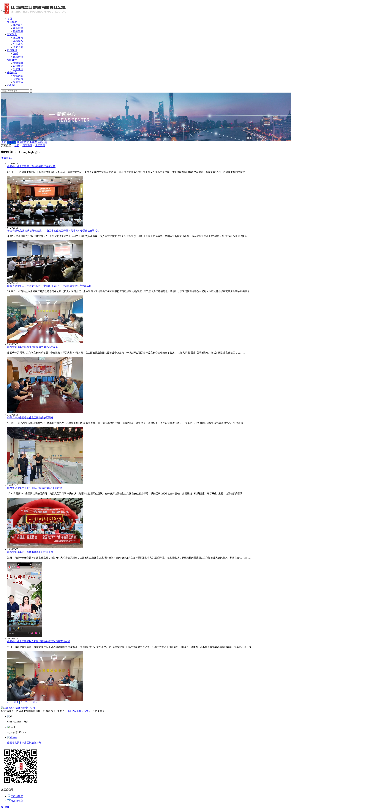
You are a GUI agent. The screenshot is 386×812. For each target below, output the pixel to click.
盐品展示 (18, 79)
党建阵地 (18, 63)
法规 (15, 53)
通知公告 (18, 47)
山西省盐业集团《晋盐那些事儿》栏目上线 (30, 552)
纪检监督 (18, 66)
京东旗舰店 (17, 800)
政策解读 (18, 56)
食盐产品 (18, 75)
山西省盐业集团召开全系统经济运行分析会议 (31, 166)
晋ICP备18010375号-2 (79, 711)
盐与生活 (18, 82)
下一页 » (32, 702)
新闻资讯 (27, 145)
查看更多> (6, 158)
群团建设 (18, 69)
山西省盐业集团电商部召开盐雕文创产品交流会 (32, 347)
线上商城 (5, 807)
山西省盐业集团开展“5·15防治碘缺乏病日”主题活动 (34, 488)
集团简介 (18, 25)
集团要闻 (18, 37)
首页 (16, 145)
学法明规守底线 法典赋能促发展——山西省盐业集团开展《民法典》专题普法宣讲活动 (53, 230)
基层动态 (18, 41)
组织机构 (18, 28)
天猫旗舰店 (17, 796)
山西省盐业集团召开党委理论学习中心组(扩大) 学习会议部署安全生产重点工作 (49, 285)
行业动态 (18, 44)
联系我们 (18, 31)
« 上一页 (11, 702)
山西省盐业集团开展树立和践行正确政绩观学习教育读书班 (38, 641)
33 (26, 702)
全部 (3, 142)
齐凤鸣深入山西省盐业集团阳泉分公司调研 (30, 417)
